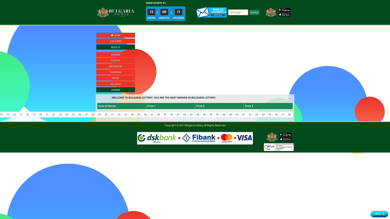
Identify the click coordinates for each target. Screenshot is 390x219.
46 (210, 114)
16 (14, 114)
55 (269, 114)
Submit (254, 12)
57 (283, 114)
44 (197, 114)
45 (204, 114)
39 (165, 114)
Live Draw (115, 41)
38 (158, 114)
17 (21, 114)
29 (99, 114)
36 (145, 114)
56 (276, 114)
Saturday (115, 83)
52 (250, 114)
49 (230, 114)
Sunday (115, 89)
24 (66, 114)
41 (178, 114)
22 (53, 114)
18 (27, 114)
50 (237, 114)
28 (93, 114)
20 (40, 114)
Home (117, 35)
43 (191, 114)
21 (47, 114)
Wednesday (115, 66)
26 (79, 114)
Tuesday (115, 60)
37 (152, 114)
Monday (115, 54)
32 (119, 114)
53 (256, 114)
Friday (115, 77)
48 (224, 114)
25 (73, 114)
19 (34, 114)
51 (243, 114)
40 (171, 114)
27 (86, 114)
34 (132, 114)
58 (289, 114)
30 (106, 114)
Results (115, 46)
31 (112, 114)
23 (60, 114)
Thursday (115, 72)
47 (217, 114)
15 (7, 114)
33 (125, 114)
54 (263, 114)
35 (138, 114)
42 (184, 114)
